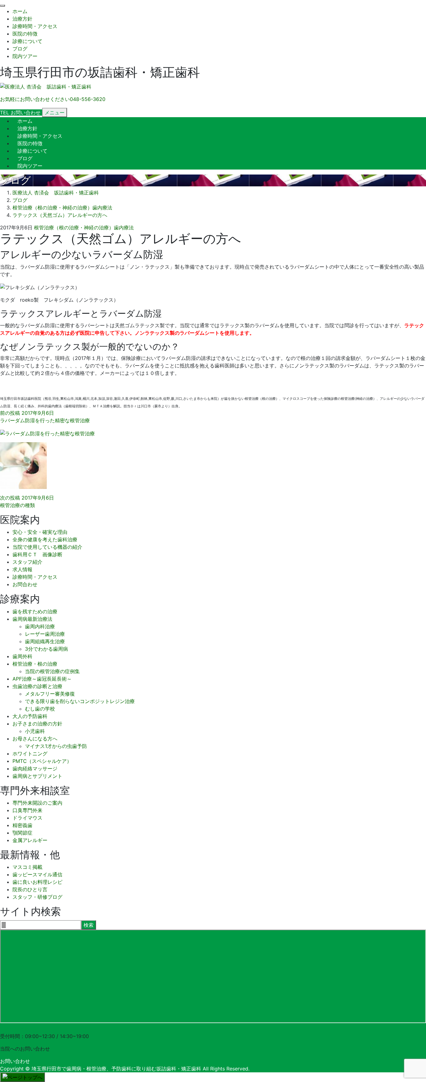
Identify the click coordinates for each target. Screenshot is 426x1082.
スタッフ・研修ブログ (37, 897)
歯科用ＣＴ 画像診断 (37, 554)
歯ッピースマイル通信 (37, 874)
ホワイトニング (29, 753)
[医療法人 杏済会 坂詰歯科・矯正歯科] (45, 87)
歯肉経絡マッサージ (34, 768)
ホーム (19, 11)
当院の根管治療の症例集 (52, 671)
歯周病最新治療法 (32, 619)
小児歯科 (35, 731)
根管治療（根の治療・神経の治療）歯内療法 (84, 227)
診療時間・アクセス (34, 26)
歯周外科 (22, 656)
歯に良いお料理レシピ (37, 882)
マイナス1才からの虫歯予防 (56, 746)
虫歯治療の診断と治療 (37, 686)
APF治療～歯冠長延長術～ (42, 679)
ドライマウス (27, 818)
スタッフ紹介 (27, 562)
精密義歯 (22, 825)
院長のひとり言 (29, 889)
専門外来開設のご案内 (37, 803)
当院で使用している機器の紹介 (47, 547)
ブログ (19, 48)
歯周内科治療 (40, 626)
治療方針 (22, 19)
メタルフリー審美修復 (50, 694)
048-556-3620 (18, 1029)
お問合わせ (24, 584)
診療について (27, 41)
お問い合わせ (15, 1061)
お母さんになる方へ (34, 738)
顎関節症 (22, 833)
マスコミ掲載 (27, 867)
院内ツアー (24, 56)
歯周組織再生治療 (45, 641)
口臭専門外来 (27, 810)
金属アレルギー (29, 840)
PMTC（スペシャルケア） (42, 761)
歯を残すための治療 (34, 611)
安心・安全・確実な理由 (39, 532)
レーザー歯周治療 (45, 634)
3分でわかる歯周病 (46, 649)
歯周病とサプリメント (37, 776)
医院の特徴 (24, 34)
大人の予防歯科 (29, 716)
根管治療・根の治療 (34, 664)
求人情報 (22, 569)
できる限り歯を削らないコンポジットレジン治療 (80, 701)
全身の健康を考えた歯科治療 (44, 539)
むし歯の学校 (40, 709)
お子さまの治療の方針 (37, 724)
